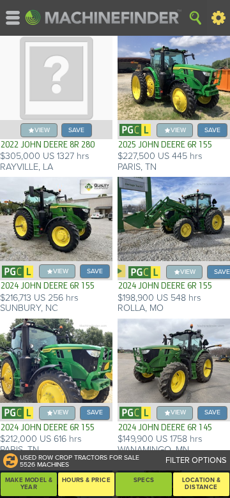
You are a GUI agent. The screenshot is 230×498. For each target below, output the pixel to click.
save (76, 130)
